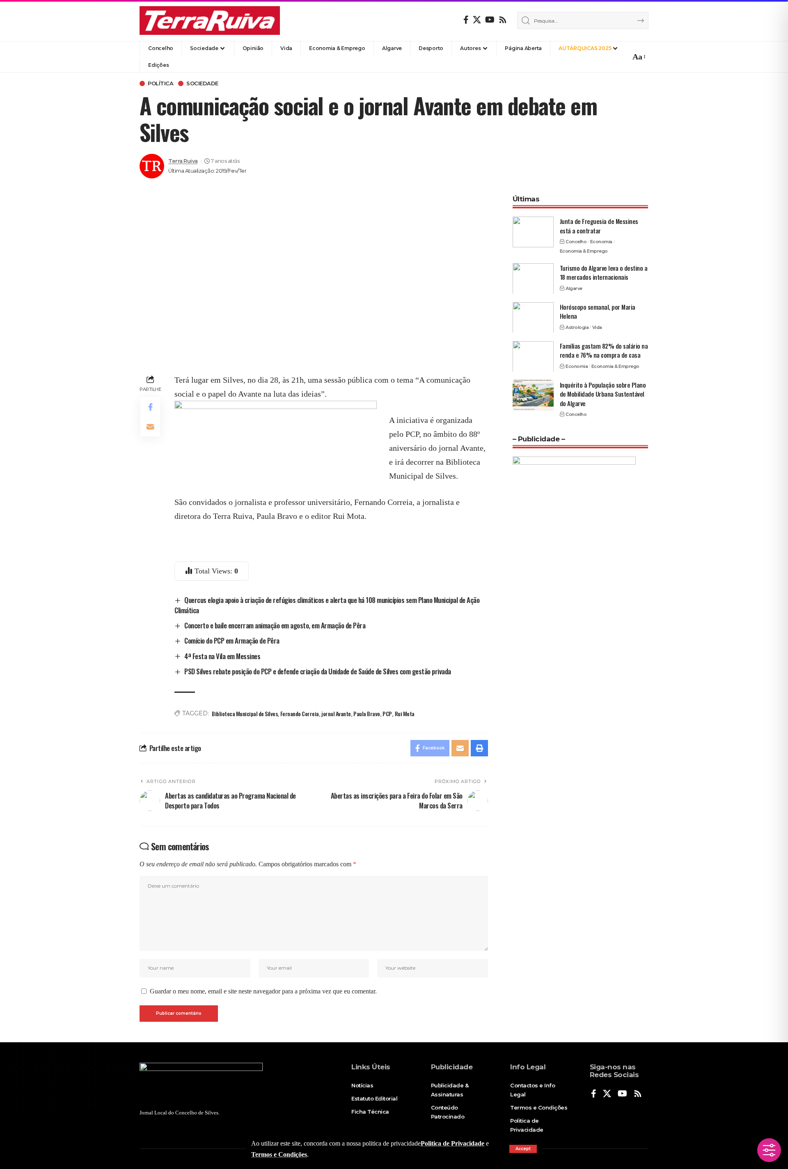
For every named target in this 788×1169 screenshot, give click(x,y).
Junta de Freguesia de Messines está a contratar (599, 226)
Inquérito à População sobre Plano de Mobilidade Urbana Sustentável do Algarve (603, 393)
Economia (601, 241)
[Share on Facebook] (150, 407)
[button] (523, 1149)
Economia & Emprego (584, 250)
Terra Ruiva (183, 161)
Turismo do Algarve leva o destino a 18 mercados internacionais (604, 272)
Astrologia (577, 327)
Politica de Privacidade (452, 1143)
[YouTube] (490, 20)
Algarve (574, 288)
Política (160, 83)
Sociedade (202, 83)
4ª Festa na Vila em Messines (222, 656)
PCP (387, 713)
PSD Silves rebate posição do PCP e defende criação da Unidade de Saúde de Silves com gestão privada (317, 671)
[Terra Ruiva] (210, 20)
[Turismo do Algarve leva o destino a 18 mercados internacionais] (533, 278)
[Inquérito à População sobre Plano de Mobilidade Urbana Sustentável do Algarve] (533, 395)
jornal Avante (336, 713)
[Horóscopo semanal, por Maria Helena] (533, 317)
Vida (597, 327)
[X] (477, 20)
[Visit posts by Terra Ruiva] (152, 166)
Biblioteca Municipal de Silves (244, 713)
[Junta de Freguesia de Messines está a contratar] (533, 232)
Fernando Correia (299, 713)
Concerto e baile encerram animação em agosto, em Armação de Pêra (274, 625)
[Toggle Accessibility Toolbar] (769, 1150)
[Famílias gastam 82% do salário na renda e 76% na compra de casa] (533, 356)
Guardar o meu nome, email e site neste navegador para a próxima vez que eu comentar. (263, 991)
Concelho (576, 241)
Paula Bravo (366, 713)
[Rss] (503, 20)
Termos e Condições (279, 1154)
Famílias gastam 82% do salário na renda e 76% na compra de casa (604, 350)
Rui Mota (405, 713)
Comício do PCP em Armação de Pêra (231, 640)
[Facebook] (466, 20)
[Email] (150, 426)
